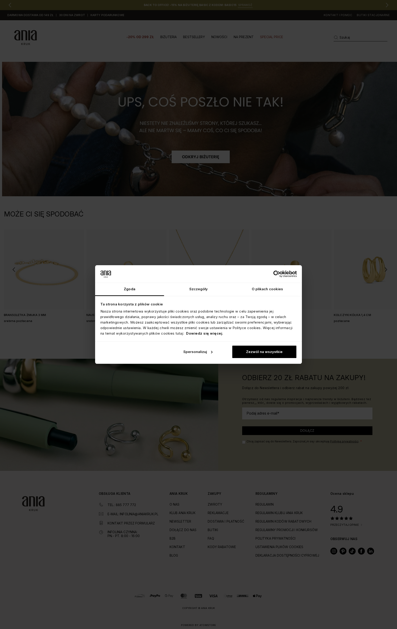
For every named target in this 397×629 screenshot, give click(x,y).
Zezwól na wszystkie (264, 352)
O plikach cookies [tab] (267, 289)
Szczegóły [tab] (198, 289)
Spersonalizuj (195, 352)
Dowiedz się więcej (204, 333)
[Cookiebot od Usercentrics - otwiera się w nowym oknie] (277, 273)
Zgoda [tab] (129, 289)
